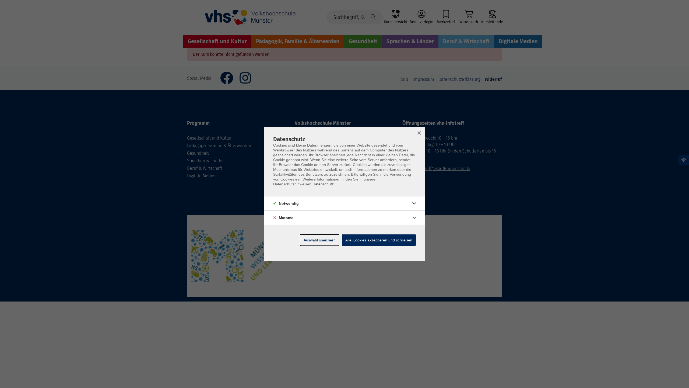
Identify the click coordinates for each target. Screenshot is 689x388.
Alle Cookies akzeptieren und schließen (378, 240)
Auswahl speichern (320, 240)
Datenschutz (323, 184)
